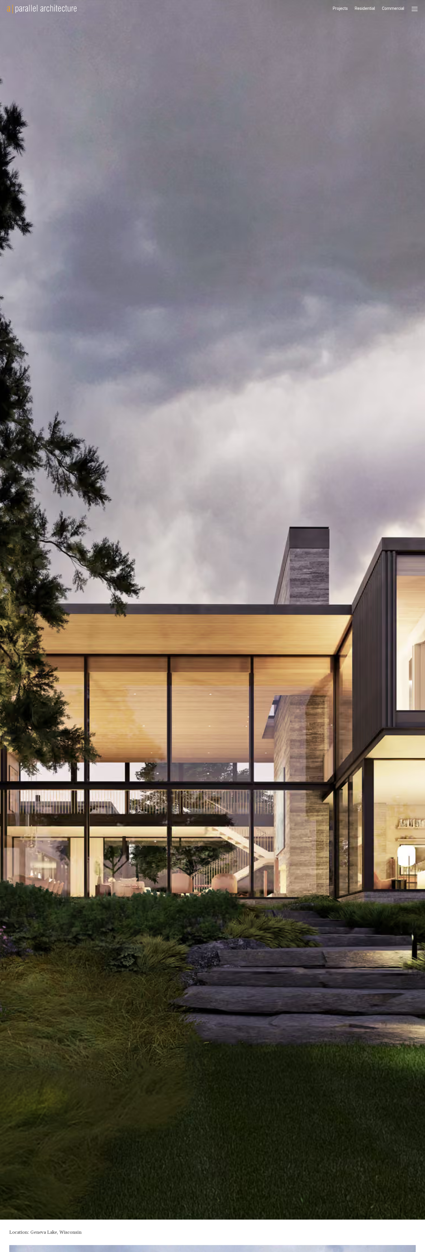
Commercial (393, 8)
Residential (365, 8)
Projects (340, 8)
